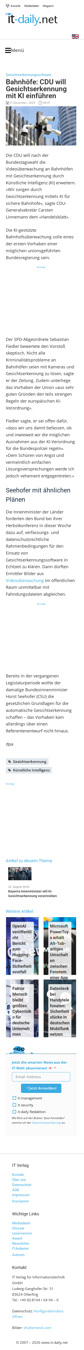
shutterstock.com (37, 1327)
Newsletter (20, 1243)
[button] (14, 50)
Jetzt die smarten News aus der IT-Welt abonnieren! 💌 (39, 1065)
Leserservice (22, 1233)
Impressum (21, 1195)
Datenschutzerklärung (46, 1123)
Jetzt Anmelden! (42, 1088)
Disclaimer (20, 1201)
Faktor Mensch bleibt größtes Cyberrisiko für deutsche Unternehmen (22, 1011)
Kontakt (18, 1175)
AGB (15, 1190)
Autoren (18, 1255)
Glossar (18, 1228)
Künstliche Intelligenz (31, 770)
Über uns (19, 1180)
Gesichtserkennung (29, 761)
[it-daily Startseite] (40, 19)
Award (17, 1238)
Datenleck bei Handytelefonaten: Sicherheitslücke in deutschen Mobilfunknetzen (60, 1011)
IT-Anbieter (20, 1249)
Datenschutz (22, 1185)
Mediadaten (21, 1223)
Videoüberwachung (25, 580)
